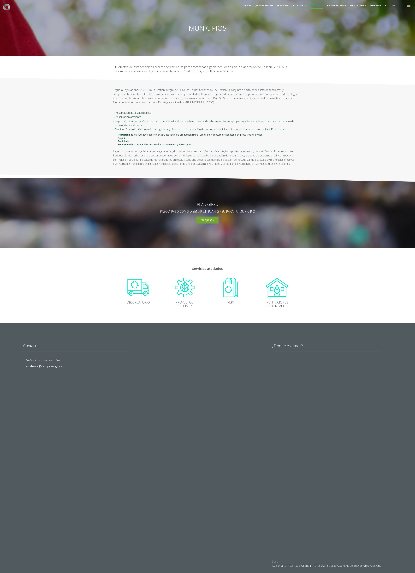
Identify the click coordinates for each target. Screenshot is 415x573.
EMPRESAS (375, 5)
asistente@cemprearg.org (44, 366)
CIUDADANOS (299, 5)
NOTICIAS (390, 5)
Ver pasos (207, 220)
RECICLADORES (358, 5)
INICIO (247, 5)
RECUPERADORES (336, 5)
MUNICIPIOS (316, 5)
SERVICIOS (282, 5)
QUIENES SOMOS (264, 5)
